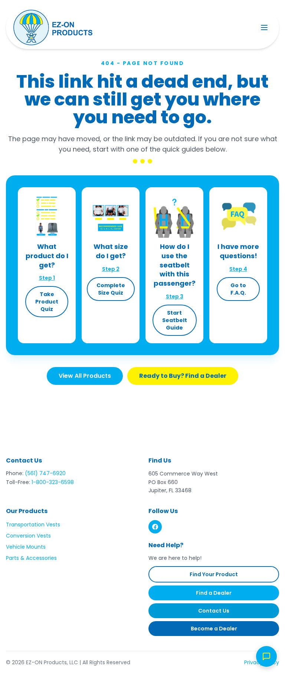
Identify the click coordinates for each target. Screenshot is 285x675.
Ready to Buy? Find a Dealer (182, 375)
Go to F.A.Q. (238, 289)
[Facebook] (155, 526)
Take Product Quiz (46, 302)
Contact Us (213, 610)
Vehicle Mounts (26, 547)
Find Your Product (214, 574)
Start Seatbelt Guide (174, 320)
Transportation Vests (33, 524)
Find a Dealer (214, 593)
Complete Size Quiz (110, 289)
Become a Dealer (214, 628)
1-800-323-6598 (53, 482)
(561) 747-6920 (45, 473)
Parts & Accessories (31, 558)
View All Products (85, 375)
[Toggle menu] (264, 27)
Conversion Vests (28, 535)
